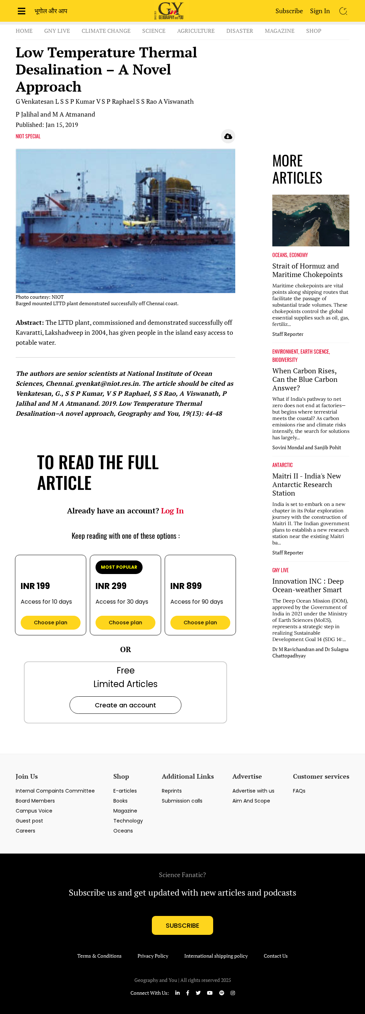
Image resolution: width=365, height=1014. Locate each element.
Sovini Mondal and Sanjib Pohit (306, 447)
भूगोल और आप (51, 10)
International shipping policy (216, 956)
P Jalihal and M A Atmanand (55, 114)
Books (120, 801)
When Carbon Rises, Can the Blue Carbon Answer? (305, 379)
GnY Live (57, 31)
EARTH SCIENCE (314, 351)
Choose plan (50, 622)
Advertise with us (253, 791)
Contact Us (276, 956)
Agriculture (196, 31)
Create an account (125, 705)
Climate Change (106, 31)
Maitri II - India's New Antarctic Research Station (306, 484)
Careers (25, 831)
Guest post (29, 821)
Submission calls (182, 801)
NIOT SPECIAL (28, 136)
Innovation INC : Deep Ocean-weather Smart (308, 585)
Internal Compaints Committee (55, 791)
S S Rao (146, 101)
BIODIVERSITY (285, 360)
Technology (128, 821)
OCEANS (279, 255)
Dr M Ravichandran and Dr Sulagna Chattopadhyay (310, 652)
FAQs (299, 791)
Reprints (172, 791)
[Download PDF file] (228, 136)
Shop (314, 31)
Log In (172, 511)
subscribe (182, 925)
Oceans (123, 831)
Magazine (279, 31)
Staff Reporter (287, 334)
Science (153, 31)
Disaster (239, 31)
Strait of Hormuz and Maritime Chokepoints (307, 270)
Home (24, 31)
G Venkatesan (35, 101)
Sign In (320, 10)
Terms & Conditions (99, 956)
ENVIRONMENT (285, 351)
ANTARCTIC (282, 465)
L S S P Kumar (75, 101)
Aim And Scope (251, 801)
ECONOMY (298, 255)
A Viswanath (176, 101)
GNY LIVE (280, 570)
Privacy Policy (153, 956)
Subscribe (289, 10)
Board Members (35, 801)
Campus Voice (34, 811)
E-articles (125, 791)
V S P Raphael (115, 101)
